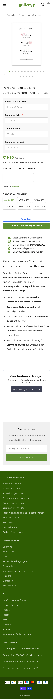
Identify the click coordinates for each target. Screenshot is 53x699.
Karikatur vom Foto (13, 483)
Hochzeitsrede (10, 527)
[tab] (9, 71)
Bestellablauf (9, 585)
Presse (6, 614)
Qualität (7, 576)
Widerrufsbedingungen (15, 561)
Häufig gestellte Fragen (15, 600)
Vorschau (26, 219)
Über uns (7, 546)
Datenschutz (9, 566)
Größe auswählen (16, 194)
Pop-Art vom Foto (12, 488)
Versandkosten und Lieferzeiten (19, 571)
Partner (6, 610)
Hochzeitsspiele (11, 517)
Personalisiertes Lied (13, 503)
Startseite (11, 15)
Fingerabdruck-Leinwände (16, 498)
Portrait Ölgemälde (13, 493)
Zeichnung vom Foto (13, 508)
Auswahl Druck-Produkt (20, 168)
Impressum (8, 551)
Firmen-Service (10, 605)
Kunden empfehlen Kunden (17, 634)
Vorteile (7, 624)
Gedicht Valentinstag (13, 532)
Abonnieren (26, 457)
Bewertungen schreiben (26, 389)
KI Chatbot (8, 522)
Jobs (5, 619)
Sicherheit (8, 580)
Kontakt (7, 629)
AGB (5, 556)
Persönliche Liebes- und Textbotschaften (23, 512)
